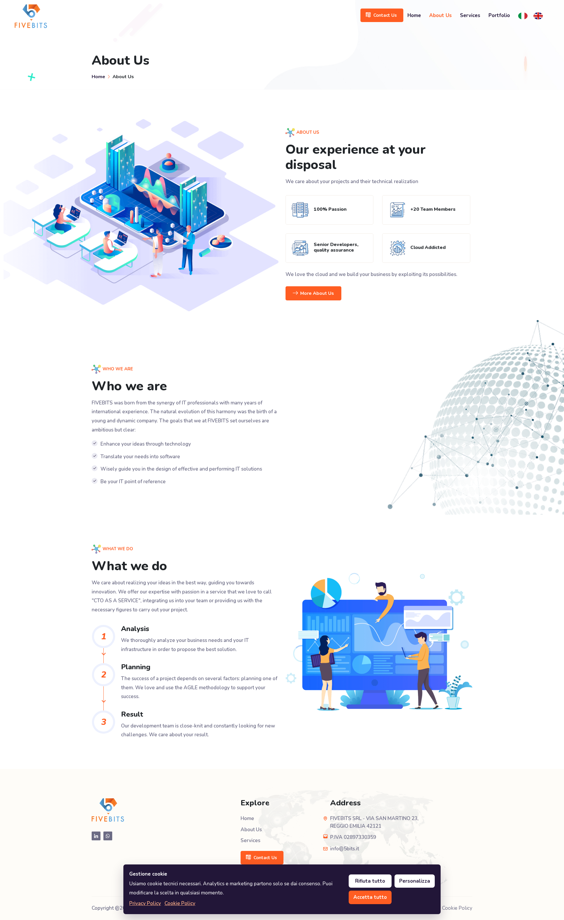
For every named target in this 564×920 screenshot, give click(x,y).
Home (414, 15)
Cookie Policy (457, 908)
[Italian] (524, 15)
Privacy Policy (145, 903)
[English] (539, 15)
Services (470, 15)
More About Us (317, 293)
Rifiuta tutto (370, 881)
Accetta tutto (370, 897)
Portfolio (499, 15)
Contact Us (385, 15)
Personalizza (414, 881)
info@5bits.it (344, 848)
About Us (440, 15)
